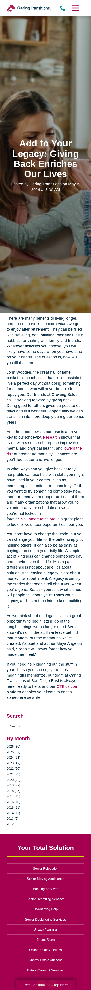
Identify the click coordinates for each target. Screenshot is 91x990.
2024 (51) (13, 757)
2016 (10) (13, 802)
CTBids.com (67, 686)
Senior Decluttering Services (45, 919)
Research (51, 437)
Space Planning (45, 929)
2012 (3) (13, 824)
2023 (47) (13, 763)
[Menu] (75, 8)
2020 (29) (13, 780)
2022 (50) (13, 768)
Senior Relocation (45, 868)
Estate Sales (45, 940)
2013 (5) (13, 818)
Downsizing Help (45, 909)
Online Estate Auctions (45, 950)
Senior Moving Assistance (45, 879)
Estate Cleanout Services (45, 970)
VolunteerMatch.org (38, 519)
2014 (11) (13, 813)
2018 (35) (13, 791)
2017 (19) (13, 796)
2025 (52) (13, 752)
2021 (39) (13, 774)
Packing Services (45, 889)
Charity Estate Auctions (46, 960)
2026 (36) (13, 746)
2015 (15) (13, 807)
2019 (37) (13, 785)
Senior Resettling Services (46, 899)
